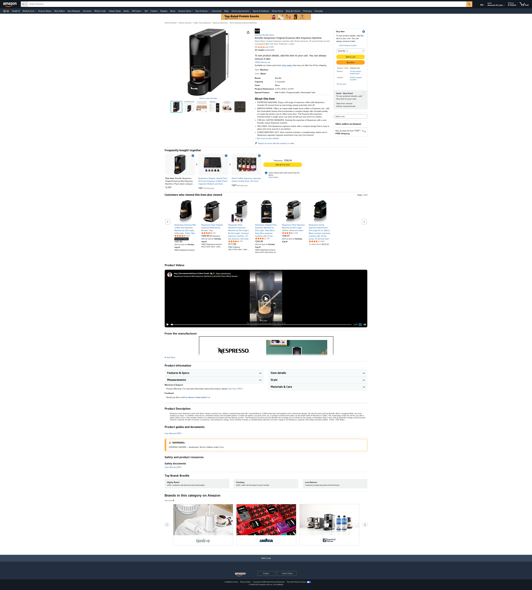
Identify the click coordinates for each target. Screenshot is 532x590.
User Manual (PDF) (173, 433)
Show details (273, 177)
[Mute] (364, 324)
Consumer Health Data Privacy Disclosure (269, 582)
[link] (213, 164)
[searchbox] (247, 4)
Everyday (319, 11)
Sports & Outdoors (261, 11)
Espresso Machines (220, 23)
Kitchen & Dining (185, 23)
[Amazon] (10, 4)
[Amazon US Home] (240, 574)
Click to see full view (208, 98)
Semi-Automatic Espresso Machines (243, 23)
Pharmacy (307, 11)
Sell (146, 11)
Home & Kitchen (171, 23)
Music (172, 11)
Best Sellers (59, 11)
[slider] (261, 324)
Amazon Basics (45, 11)
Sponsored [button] (168, 500)
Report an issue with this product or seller (276, 143)
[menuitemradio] (360, 324)
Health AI (16, 11)
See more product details (268, 138)
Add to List (340, 116)
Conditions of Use (231, 582)
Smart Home (277, 11)
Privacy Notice (245, 582)
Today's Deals (115, 11)
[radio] (176, 106)
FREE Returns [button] (261, 62)
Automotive (217, 11)
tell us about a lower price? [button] (195, 397)
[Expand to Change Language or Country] (483, 5)
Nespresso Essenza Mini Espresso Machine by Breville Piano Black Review (206, 276)
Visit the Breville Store (264, 35)
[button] (6, 11)
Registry (163, 11)
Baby (226, 11)
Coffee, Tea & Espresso (202, 23)
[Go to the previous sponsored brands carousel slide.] (167, 525)
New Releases (73, 11)
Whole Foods (100, 11)
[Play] (167, 324)
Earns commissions (223, 273)
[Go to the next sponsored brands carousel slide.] (365, 525)
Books (126, 11)
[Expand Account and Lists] (504, 5)
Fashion (154, 11)
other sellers (287, 65)
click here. (232, 389)
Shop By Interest (293, 11)
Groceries (87, 11)
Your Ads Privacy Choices (296, 582)
